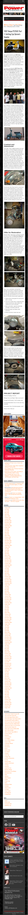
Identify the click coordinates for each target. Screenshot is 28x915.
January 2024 (7, 558)
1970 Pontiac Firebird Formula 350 (12, 713)
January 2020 (7, 635)
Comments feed (8, 803)
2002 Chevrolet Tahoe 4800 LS (11, 732)
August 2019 (7, 643)
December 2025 (8, 520)
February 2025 (8, 537)
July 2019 (7, 645)
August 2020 (7, 624)
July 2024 (7, 548)
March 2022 (7, 592)
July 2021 (7, 606)
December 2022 (8, 579)
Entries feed (7, 802)
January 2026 (7, 519)
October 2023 (7, 563)
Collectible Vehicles (9, 743)
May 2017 (7, 674)
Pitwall (6, 779)
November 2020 (8, 619)
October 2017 (7, 666)
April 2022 (7, 591)
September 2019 (8, 642)
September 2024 (8, 545)
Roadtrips (7, 786)
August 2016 (7, 689)
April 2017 (7, 676)
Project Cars (11, 24)
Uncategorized (8, 792)
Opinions (6, 776)
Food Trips (7, 754)
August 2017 (7, 670)
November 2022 (8, 581)
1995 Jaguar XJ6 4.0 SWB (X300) (12, 728)
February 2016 (8, 699)
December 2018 (8, 656)
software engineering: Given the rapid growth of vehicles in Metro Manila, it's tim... (16, 861)
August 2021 (7, 604)
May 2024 (7, 552)
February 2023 (8, 576)
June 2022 (7, 588)
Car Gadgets (7, 738)
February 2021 (8, 614)
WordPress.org (8, 805)
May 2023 (7, 571)
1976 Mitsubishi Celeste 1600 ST (12, 720)
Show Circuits (8, 787)
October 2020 (7, 620)
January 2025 (7, 538)
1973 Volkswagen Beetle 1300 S (11, 717)
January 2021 (7, 615)
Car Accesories (8, 736)
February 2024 (8, 556)
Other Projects (18, 24)
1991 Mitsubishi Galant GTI (10, 727)
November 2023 (8, 561)
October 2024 (7, 543)
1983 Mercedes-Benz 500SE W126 (12, 723)
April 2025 (7, 533)
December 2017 (8, 663)
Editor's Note (7, 750)
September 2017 (8, 668)
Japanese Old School (9, 763)
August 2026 (7, 507)
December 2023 (8, 560)
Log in (6, 800)
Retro (6, 782)
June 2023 (7, 570)
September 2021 (8, 602)
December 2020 (8, 617)
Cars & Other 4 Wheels (9, 740)
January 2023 (7, 578)
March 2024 (7, 555)
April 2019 (7, 650)
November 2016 (8, 684)
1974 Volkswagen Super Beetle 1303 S (13, 718)
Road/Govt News (8, 784)
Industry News (8, 761)
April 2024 (7, 553)
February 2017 (8, 679)
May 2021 (7, 609)
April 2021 (7, 611)
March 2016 (7, 697)
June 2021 (7, 607)
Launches (7, 766)
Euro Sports (7, 751)
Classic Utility (8, 741)
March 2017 (7, 678)
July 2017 (7, 671)
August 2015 (7, 707)
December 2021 (8, 597)
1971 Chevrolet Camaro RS (10, 715)
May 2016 (7, 694)
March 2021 (7, 612)
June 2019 (7, 647)
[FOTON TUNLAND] (14, 14)
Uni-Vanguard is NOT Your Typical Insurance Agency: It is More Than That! (14, 484)
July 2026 (7, 509)
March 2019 (7, 651)
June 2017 (7, 673)
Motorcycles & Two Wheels (10, 771)
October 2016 (7, 686)
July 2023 (7, 568)
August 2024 (7, 547)
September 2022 (8, 583)
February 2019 (8, 653)
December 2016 (8, 683)
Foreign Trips (7, 756)
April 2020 (7, 630)
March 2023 (7, 574)
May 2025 (7, 532)
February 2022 (8, 594)
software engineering (9, 483)
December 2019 (8, 637)
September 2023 (8, 565)
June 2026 (7, 511)
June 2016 (7, 692)
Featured (6, 753)
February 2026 (8, 517)
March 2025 (7, 535)
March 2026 (7, 515)
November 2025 (8, 522)
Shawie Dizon (7, 493)
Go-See (6, 759)
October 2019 (7, 640)
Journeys (7, 764)
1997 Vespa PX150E (8, 25)
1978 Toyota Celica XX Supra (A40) (12, 722)
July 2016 (7, 691)
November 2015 (8, 704)
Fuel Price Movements (9, 758)
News (6, 774)
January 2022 (7, 596)
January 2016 (7, 701)
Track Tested (7, 791)
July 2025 (7, 529)
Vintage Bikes (8, 794)
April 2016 (7, 696)
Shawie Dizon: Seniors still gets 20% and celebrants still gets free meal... (16, 882)
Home (6, 24)
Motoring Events (8, 772)
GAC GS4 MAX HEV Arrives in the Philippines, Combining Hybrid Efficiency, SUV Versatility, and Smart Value (13, 476)
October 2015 (7, 706)
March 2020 (7, 632)
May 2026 (7, 512)
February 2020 (8, 633)
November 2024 (8, 542)
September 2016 (8, 688)
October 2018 (7, 660)
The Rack (7, 789)
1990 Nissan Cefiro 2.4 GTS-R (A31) (12, 725)
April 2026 (7, 514)
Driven (6, 748)
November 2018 (8, 658)
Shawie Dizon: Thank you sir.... (16, 870)
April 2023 (7, 573)
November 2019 (8, 638)
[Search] (23, 1)
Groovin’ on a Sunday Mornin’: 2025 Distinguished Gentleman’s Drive (13, 494)
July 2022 (7, 586)
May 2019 (7, 648)
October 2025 (7, 524)
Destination (7, 745)
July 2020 (7, 625)
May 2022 (7, 589)
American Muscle (8, 733)
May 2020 (7, 629)
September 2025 (8, 525)
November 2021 (8, 599)
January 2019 (7, 655)
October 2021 (7, 601)
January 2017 (7, 681)
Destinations (7, 746)
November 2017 (8, 665)
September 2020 (8, 622)
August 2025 (7, 527)
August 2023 (7, 566)
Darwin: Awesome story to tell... (16, 875)
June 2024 (7, 550)
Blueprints (7, 735)
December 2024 (8, 540)
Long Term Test (8, 768)
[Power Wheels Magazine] (14, 10)
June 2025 (7, 530)
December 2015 (8, 702)
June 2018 (7, 661)
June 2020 (7, 627)
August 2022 (7, 584)
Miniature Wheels (8, 769)
